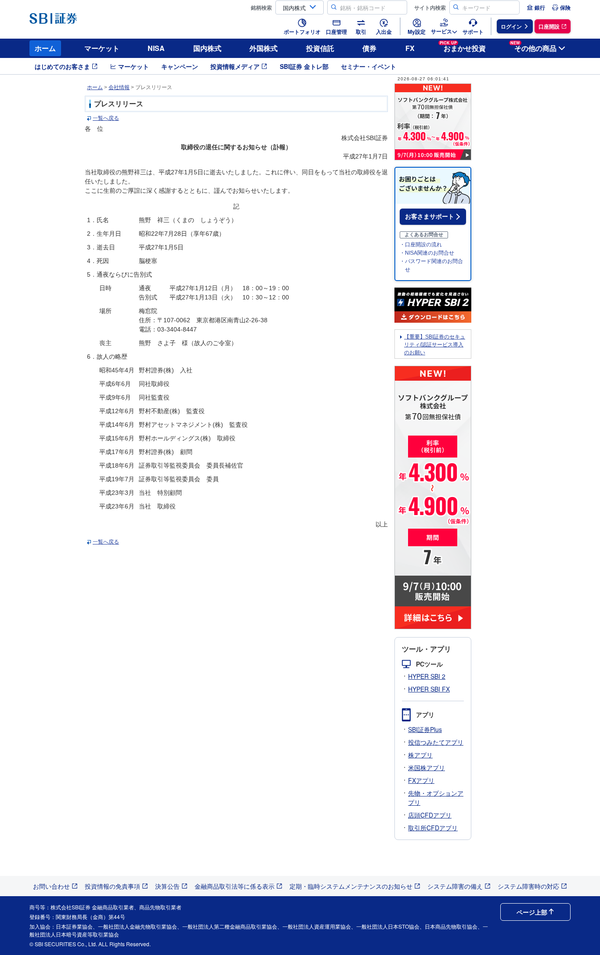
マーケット (101, 48)
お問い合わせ (51, 886)
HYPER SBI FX (429, 689)
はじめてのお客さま (62, 66)
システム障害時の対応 (528, 886)
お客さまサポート (429, 216)
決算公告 (167, 886)
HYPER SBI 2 (426, 676)
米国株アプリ (426, 767)
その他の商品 (533, 46)
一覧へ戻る (106, 118)
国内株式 (207, 48)
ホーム (45, 48)
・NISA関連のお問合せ (427, 253)
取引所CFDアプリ (433, 827)
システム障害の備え (455, 886)
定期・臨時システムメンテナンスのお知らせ (350, 886)
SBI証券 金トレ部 (304, 66)
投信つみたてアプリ (435, 742)
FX (410, 48)
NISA (156, 48)
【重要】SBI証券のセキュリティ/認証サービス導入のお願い (434, 345)
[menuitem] (536, 7)
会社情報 (119, 87)
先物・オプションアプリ (435, 798)
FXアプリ (421, 780)
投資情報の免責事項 (112, 886)
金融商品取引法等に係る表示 (235, 886)
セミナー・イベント (368, 66)
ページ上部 (532, 912)
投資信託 (320, 48)
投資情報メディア (235, 66)
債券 (369, 48)
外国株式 (263, 48)
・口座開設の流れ (421, 244)
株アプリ (420, 754)
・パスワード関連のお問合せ (431, 265)
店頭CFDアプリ (430, 815)
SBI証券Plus (425, 729)
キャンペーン (179, 66)
